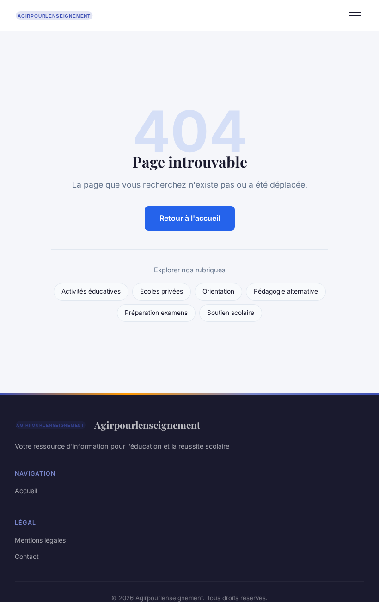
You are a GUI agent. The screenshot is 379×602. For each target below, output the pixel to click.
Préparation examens (156, 312)
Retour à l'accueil (189, 218)
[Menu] (355, 15)
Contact (27, 556)
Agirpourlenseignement (147, 424)
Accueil (26, 491)
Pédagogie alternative (286, 291)
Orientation (218, 291)
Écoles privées (161, 291)
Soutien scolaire (230, 312)
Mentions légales (40, 540)
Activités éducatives (91, 291)
